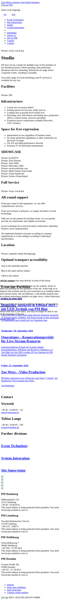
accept (3, 319)
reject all (10, 319)
